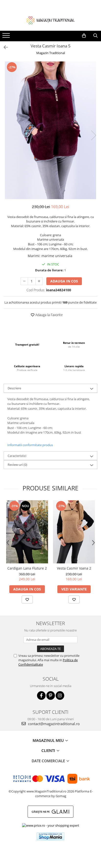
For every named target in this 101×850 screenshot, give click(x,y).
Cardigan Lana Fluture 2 (27, 568)
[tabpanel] (50, 130)
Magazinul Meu (49, 740)
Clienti (48, 750)
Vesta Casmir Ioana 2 (74, 568)
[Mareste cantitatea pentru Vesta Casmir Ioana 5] (39, 281)
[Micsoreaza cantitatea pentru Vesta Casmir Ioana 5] (24, 281)
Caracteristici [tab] (17, 456)
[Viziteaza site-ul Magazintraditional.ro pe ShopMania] (50, 836)
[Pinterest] (50, 695)
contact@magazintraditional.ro (53, 723)
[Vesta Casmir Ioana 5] (50, 130)
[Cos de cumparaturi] (84, 36)
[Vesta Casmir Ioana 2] (74, 531)
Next (93, 135)
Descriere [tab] (14, 388)
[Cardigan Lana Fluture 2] (27, 531)
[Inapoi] (3, 47)
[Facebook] (41, 695)
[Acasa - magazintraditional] (50, 20)
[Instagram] (60, 695)
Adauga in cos (64, 281)
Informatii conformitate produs (30, 445)
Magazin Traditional (50, 53)
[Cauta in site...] (95, 36)
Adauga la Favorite (48, 314)
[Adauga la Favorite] (27, 599)
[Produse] (6, 37)
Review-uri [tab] (17, 464)
